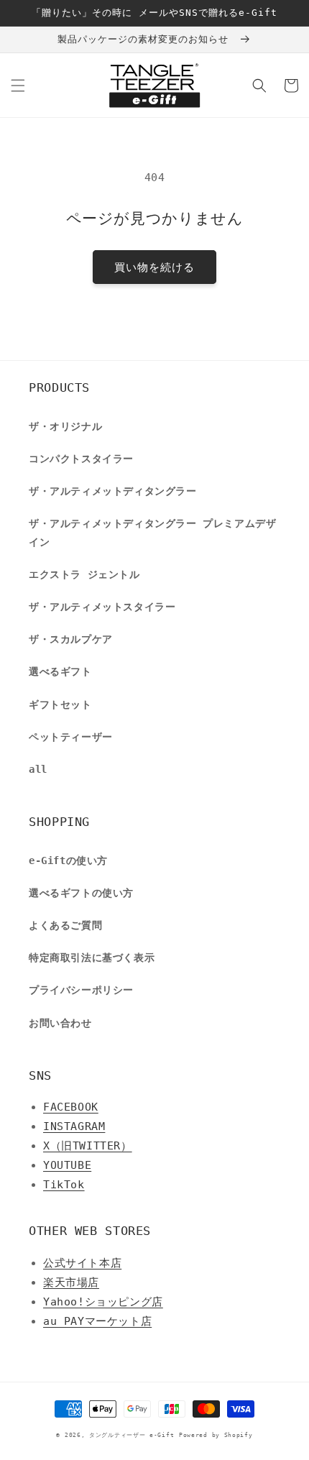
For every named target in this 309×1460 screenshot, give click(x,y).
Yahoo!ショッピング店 (103, 1301)
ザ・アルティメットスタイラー (102, 606)
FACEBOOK (70, 1107)
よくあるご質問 (65, 925)
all (38, 769)
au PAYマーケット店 (97, 1321)
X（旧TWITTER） (87, 1145)
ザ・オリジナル (65, 426)
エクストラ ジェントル (84, 574)
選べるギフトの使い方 (81, 893)
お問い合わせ (60, 1023)
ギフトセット (60, 704)
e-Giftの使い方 (68, 860)
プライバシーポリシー (81, 990)
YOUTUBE (67, 1165)
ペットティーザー (71, 737)
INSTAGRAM (74, 1126)
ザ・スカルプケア (71, 639)
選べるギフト (60, 671)
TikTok (64, 1184)
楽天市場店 (71, 1282)
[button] (18, 85)
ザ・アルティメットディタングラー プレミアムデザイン (152, 532)
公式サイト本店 (82, 1263)
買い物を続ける (154, 267)
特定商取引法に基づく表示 (91, 957)
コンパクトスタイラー (81, 458)
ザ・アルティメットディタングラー (113, 491)
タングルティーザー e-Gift (131, 1434)
